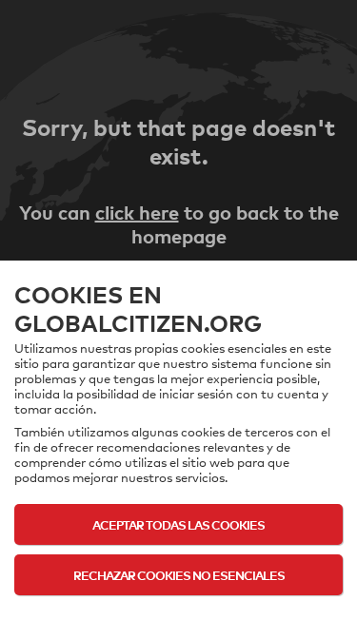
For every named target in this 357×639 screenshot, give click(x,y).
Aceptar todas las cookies (178, 524)
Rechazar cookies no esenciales (179, 575)
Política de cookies (179, 612)
